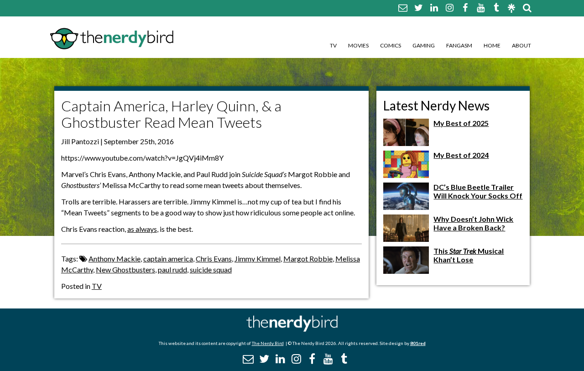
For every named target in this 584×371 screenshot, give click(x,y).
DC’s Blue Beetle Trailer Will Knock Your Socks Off (477, 191)
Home (492, 45)
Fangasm (459, 45)
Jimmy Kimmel (258, 258)
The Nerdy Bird (268, 343)
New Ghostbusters (125, 269)
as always (142, 229)
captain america (168, 258)
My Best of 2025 (461, 123)
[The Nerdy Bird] (292, 329)
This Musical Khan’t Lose (468, 255)
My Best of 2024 (461, 155)
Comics (390, 45)
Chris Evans (214, 258)
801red (418, 343)
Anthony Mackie (115, 258)
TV (333, 45)
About (521, 45)
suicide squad (211, 269)
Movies (358, 45)
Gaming (423, 45)
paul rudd (172, 269)
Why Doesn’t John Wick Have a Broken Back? (473, 223)
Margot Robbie (308, 258)
